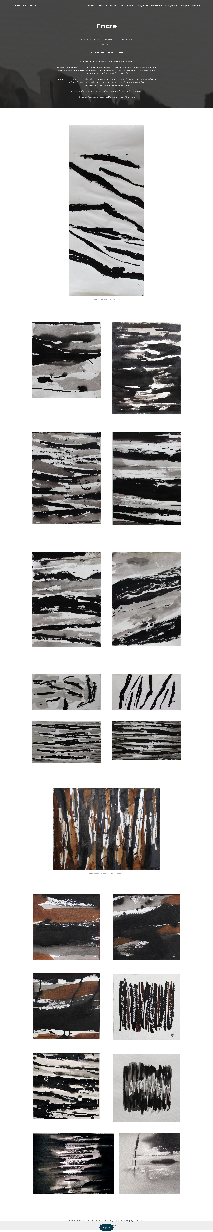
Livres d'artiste (126, 5)
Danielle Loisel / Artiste (24, 5)
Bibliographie (171, 5)
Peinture (103, 5)
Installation (156, 5)
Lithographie (142, 5)
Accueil (90, 5)
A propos (184, 5)
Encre (113, 5)
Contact (196, 5)
